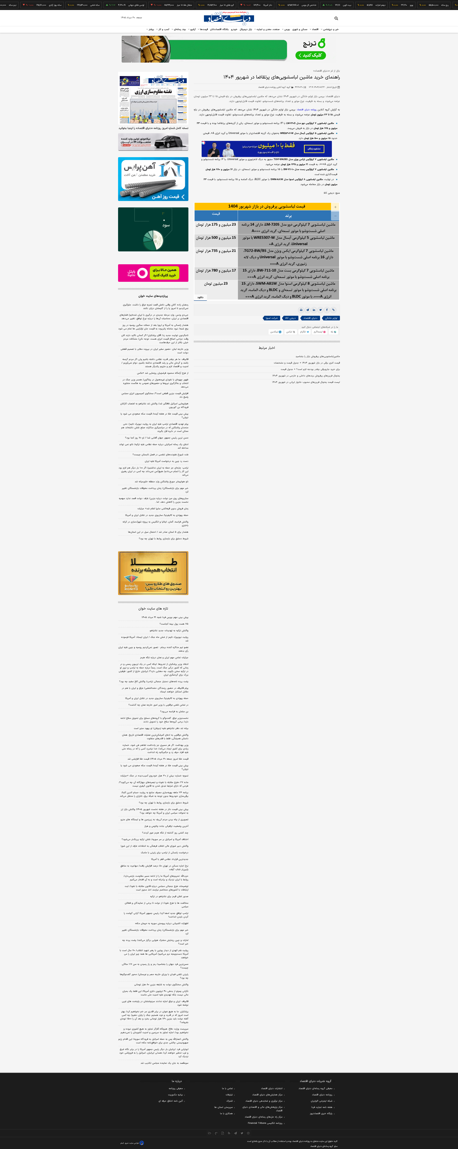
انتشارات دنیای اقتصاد (271, 1088)
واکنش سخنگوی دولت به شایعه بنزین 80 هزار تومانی (161, 984)
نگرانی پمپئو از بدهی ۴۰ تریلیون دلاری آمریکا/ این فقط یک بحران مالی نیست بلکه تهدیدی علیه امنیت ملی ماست (155, 993)
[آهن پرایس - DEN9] (153, 179)
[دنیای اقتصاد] (229, 18)
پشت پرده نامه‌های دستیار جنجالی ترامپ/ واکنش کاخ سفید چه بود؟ (153, 681)
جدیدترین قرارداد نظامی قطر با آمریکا (169, 859)
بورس (286, 29)
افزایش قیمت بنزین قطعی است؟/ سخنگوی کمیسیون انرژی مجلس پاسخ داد (154, 395)
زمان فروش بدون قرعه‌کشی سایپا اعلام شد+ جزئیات (162, 508)
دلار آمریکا (236, 5)
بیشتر (151, 29)
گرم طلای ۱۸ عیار (196, 5)
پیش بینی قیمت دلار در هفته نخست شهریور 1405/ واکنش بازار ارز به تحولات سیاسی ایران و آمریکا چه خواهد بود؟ (154, 811)
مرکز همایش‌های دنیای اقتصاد (267, 1095)
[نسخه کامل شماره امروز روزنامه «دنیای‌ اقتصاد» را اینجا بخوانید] (153, 98)
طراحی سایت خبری (132, 1143)
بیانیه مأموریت (175, 1095)
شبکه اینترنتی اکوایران (321, 1101)
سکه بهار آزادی (24, 5)
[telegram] (307, 310)
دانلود (200, 297)
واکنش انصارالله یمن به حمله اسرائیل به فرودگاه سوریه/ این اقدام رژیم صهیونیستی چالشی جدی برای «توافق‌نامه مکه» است (153, 1041)
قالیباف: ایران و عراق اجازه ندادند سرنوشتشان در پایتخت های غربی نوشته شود (155, 1003)
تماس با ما (227, 1088)
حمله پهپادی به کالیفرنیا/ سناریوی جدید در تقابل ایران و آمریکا (156, 515)
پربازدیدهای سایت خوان (153, 296)
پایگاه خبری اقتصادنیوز (321, 1113)
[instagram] (248, 1133)
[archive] (209, 1133)
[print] (301, 310)
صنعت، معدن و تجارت (268, 29)
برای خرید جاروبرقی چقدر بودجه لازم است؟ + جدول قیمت (310, 369)
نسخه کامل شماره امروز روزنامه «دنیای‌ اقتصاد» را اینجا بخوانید (153, 128)
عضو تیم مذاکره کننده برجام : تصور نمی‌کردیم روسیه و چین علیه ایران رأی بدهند (153, 649)
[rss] (229, 1133)
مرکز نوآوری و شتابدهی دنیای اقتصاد (263, 1101)
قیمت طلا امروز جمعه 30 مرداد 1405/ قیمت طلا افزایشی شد (158, 759)
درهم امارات (349, 5)
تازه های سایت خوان (153, 608)
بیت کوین (316, 5)
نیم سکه (449, 5)
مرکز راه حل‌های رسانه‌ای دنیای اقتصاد (263, 1117)
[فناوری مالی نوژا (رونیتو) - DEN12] (153, 573)
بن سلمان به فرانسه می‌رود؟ (174, 711)
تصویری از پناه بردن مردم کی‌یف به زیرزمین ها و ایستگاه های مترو (154, 819)
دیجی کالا (290, 318)
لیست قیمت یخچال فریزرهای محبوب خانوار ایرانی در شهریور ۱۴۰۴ (306, 382)
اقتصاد (315, 29)
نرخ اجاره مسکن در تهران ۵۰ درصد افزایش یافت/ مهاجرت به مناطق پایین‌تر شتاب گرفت (154, 867)
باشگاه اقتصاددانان (219, 29)
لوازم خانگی (331, 318)
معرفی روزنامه (176, 1088)
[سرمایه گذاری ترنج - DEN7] (229, 49)
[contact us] (216, 1133)
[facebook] (327, 310)
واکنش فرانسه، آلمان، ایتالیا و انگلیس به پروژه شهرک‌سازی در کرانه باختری (155, 523)
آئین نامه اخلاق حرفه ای (171, 1101)
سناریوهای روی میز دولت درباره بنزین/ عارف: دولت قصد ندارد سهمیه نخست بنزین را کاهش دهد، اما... (153, 500)
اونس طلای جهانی (105, 5)
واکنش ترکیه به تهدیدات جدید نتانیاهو (169, 630)
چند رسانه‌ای (179, 29)
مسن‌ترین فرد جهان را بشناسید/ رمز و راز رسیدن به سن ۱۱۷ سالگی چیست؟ (155, 966)
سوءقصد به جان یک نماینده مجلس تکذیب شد (164, 1063)
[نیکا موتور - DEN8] (153, 142)
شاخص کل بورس (278, 5)
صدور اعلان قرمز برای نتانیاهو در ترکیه (169, 896)
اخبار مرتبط (267, 348)
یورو (380, 5)
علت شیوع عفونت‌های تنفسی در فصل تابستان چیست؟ (160, 454)
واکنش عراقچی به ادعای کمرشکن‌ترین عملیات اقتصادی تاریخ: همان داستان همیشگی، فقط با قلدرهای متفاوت (155, 736)
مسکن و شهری (300, 29)
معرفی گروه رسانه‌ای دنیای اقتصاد (315, 1088)
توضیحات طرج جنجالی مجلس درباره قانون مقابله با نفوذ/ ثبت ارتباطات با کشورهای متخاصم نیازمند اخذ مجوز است (156, 888)
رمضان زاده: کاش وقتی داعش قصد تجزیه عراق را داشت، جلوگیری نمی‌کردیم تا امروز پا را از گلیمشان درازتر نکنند (155, 306)
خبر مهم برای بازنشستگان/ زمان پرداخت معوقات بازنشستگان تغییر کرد (155, 490)
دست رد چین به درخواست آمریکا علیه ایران (166, 461)
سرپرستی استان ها (223, 1107)
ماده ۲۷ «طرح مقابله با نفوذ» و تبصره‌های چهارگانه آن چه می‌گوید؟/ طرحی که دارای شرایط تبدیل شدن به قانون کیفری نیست (153, 784)
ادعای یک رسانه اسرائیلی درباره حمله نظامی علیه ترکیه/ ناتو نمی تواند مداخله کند (153, 446)
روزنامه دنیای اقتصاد (322, 1095)
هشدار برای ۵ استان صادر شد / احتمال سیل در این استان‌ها (158, 532)
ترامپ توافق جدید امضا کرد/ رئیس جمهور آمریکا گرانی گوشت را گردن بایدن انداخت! (156, 915)
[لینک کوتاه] (333, 310)
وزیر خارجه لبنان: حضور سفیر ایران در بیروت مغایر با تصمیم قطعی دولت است (154, 351)
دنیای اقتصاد (310, 318)
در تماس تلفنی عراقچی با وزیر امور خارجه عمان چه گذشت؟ (158, 705)
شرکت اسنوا (271, 318)
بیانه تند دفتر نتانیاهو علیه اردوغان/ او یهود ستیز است (161, 728)
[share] (222, 1133)
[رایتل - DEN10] (153, 273)
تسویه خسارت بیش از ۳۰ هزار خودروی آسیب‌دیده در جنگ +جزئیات (154, 776)
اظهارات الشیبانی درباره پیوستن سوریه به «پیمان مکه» (161, 923)
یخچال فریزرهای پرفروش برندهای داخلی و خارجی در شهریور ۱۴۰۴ (306, 376)
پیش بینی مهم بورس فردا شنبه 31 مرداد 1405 (165, 617)
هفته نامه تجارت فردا (321, 1107)
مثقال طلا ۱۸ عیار (153, 5)
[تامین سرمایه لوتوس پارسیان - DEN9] (153, 229)
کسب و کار (163, 29)
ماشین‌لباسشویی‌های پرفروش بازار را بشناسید (318, 356)
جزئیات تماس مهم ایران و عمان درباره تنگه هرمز (164, 657)
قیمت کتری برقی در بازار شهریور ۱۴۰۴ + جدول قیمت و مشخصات (307, 363)
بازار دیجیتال (246, 29)
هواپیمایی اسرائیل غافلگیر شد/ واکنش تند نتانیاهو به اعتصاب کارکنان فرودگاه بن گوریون (154, 405)
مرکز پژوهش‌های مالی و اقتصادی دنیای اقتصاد (262, 1109)
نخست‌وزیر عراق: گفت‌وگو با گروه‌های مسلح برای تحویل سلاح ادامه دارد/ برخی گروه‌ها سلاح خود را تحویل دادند (154, 720)
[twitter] (320, 310)
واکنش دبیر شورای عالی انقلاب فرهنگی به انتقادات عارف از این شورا (154, 846)
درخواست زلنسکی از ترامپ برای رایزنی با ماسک (164, 853)
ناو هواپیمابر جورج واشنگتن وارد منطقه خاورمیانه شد (161, 481)
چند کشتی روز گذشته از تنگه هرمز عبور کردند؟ (165, 833)
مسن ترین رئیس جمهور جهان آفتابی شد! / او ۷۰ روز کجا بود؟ (156, 438)
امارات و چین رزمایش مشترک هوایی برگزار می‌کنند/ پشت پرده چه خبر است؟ (155, 942)
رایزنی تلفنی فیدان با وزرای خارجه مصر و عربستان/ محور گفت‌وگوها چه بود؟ (154, 976)
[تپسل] (203, 142)
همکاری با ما (226, 1113)
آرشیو (192, 29)
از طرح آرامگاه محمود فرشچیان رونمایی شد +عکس (162, 373)
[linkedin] (314, 310)
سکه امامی (63, 5)
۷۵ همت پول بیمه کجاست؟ (174, 624)
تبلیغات (229, 1095)
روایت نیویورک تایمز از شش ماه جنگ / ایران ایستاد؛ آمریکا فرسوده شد (154, 639)
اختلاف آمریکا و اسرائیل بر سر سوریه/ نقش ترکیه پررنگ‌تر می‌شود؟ (155, 839)
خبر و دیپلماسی (330, 29)
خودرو (234, 29)
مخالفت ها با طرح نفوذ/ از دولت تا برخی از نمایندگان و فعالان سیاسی (156, 905)
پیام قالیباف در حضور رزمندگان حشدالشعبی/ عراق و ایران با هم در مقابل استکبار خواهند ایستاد (155, 690)
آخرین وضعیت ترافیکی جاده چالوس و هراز (166, 826)
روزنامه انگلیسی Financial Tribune (265, 1123)
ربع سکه (413, 5)
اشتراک (229, 1101)
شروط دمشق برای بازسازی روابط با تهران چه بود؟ (163, 539)
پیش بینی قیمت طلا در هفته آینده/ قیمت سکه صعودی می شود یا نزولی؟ (154, 415)
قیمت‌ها (203, 29)
